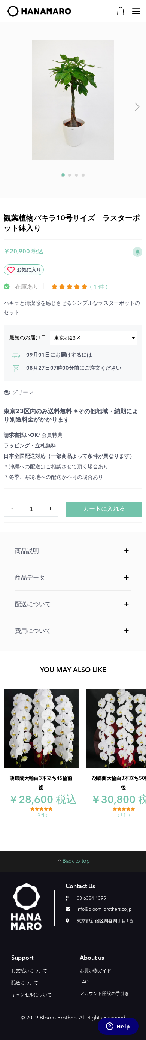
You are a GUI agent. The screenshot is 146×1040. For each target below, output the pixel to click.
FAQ (84, 982)
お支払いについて (29, 971)
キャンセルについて (31, 995)
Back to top (76, 861)
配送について (24, 983)
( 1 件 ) (98, 287)
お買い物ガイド (95, 971)
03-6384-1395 (91, 898)
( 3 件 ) (41, 815)
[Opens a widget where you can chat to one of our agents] (118, 1027)
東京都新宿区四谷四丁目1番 (105, 921)
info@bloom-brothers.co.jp (104, 909)
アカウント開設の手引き (104, 994)
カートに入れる (104, 509)
